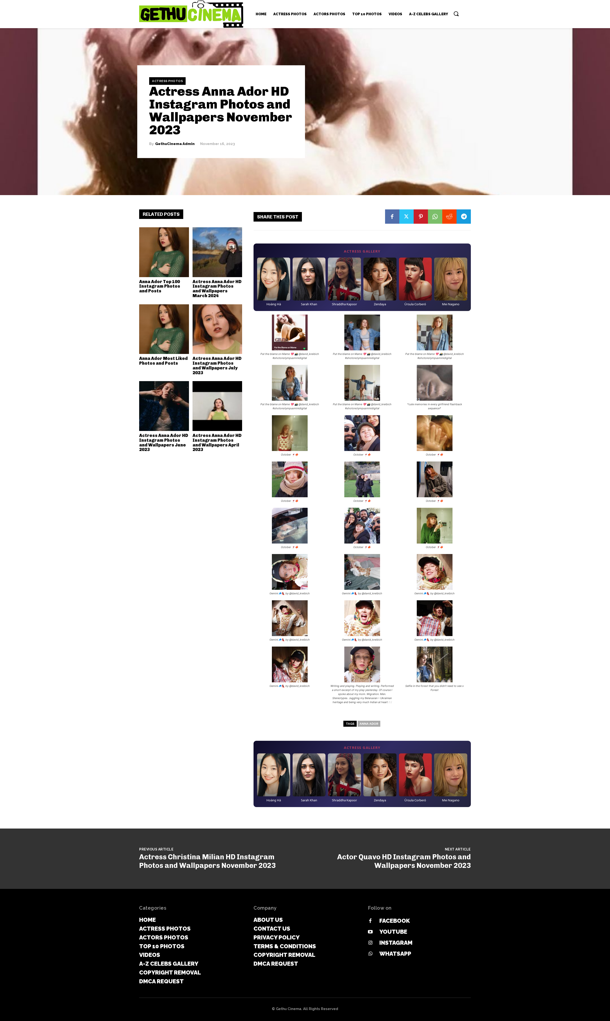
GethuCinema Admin (175, 144)
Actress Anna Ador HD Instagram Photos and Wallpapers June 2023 (163, 442)
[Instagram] (370, 943)
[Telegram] (464, 216)
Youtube (393, 931)
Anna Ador (369, 724)
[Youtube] (370, 932)
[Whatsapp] (370, 954)
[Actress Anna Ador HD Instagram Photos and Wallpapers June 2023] (164, 406)
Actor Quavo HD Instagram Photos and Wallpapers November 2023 (404, 861)
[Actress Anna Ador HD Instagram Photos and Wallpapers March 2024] (217, 252)
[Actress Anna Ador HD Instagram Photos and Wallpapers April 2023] (217, 406)
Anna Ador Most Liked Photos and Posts (163, 361)
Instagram (395, 942)
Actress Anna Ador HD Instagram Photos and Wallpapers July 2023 (217, 365)
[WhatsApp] (435, 216)
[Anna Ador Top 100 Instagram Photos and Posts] (164, 252)
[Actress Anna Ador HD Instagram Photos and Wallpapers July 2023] (217, 329)
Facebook (394, 920)
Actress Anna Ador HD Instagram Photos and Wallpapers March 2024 (217, 288)
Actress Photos (167, 81)
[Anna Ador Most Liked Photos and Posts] (164, 329)
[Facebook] (392, 216)
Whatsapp (395, 953)
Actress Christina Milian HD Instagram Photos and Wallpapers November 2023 (207, 861)
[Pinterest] (421, 216)
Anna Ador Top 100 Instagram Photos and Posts (159, 286)
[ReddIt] (449, 216)
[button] (456, 13)
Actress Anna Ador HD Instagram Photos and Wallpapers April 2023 (217, 442)
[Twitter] (406, 216)
